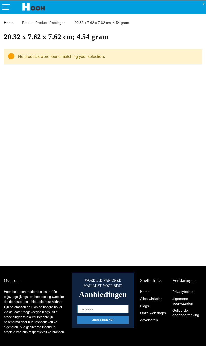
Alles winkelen (151, 299)
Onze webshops (153, 313)
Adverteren (149, 320)
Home (8, 23)
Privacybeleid (182, 292)
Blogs (144, 306)
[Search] (180, 7)
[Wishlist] (190, 7)
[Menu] (6, 7)
